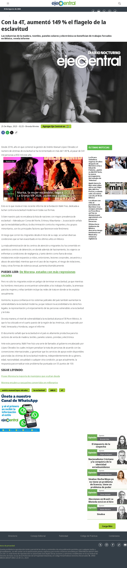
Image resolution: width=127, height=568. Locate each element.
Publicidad (63, 536)
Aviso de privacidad (7, 545)
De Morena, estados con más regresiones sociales (38, 273)
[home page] (63, 3)
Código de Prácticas (88, 536)
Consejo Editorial (38, 536)
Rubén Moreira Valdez (105, 510)
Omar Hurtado (105, 494)
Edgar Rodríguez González (106, 455)
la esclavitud (39, 390)
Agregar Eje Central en (54, 126)
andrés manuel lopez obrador (15, 390)
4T (62, 390)
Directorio (12, 536)
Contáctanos (114, 536)
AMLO (52, 390)
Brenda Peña (104, 439)
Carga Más (107, 526)
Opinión (101, 435)
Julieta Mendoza (105, 474)
